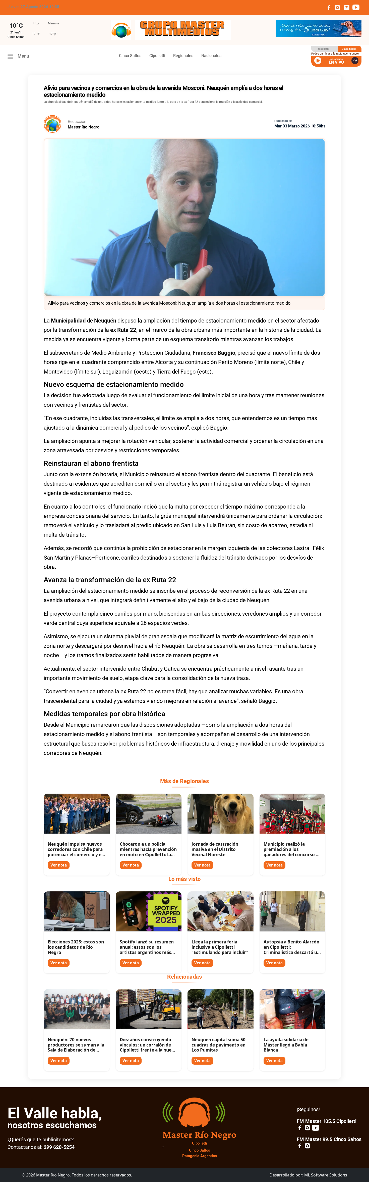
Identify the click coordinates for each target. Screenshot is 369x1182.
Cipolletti (157, 55)
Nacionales (211, 55)
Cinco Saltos (130, 55)
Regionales (183, 55)
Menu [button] (23, 56)
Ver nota (58, 865)
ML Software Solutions (325, 1175)
